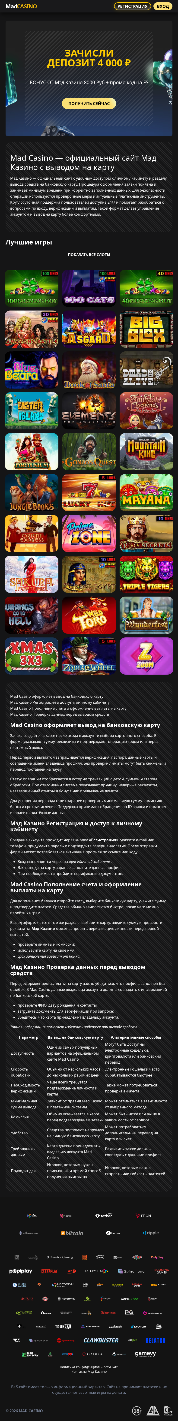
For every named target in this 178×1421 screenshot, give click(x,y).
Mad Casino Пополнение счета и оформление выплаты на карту (68, 708)
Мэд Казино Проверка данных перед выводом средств (59, 714)
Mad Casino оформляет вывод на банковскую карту (56, 696)
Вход (163, 6)
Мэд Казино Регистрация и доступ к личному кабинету (60, 702)
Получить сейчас (89, 103)
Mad (21, 6)
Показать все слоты (89, 254)
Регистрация (133, 6)
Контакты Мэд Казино (89, 1371)
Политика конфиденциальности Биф (89, 1367)
